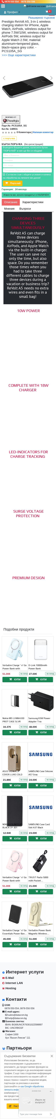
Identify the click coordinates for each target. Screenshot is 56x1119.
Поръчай (14, 183)
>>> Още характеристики (19, 55)
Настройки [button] (18, 1106)
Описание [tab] (10, 202)
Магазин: (10, 1031)
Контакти (16, 999)
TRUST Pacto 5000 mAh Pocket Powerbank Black (38, 880)
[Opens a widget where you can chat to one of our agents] (36, 1102)
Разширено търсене (41, 17)
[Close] (52, 1056)
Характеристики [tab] (32, 202)
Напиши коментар (43, 132)
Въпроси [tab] (25, 208)
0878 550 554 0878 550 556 (19, 1)
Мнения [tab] (9, 208)
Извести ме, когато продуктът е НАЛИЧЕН (26, 195)
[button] (12, 12)
